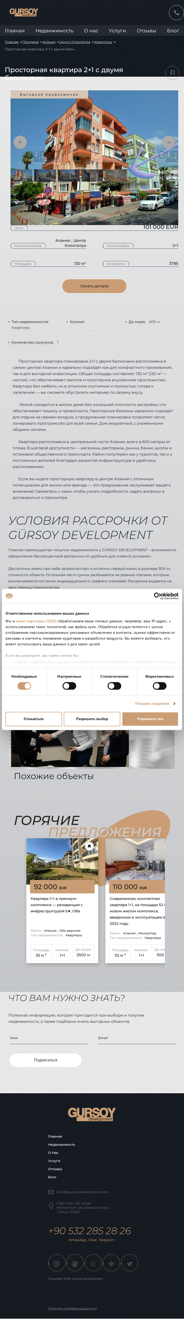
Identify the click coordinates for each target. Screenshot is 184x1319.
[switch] (69, 686)
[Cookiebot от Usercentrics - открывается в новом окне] (157, 596)
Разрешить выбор (92, 719)
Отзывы (146, 31)
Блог (173, 31)
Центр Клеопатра (74, 42)
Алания (48, 42)
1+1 (62, 955)
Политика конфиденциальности (72, 1308)
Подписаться (45, 1060)
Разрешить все (150, 719)
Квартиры (103, 42)
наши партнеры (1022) (36, 621)
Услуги (117, 31)
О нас (53, 1153)
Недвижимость (54, 31)
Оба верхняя (69, 930)
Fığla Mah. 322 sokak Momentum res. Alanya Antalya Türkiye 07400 (83, 1207)
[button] (20, 142)
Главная (15, 31)
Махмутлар (147, 933)
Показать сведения (152, 703)
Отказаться (34, 719)
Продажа (30, 42)
